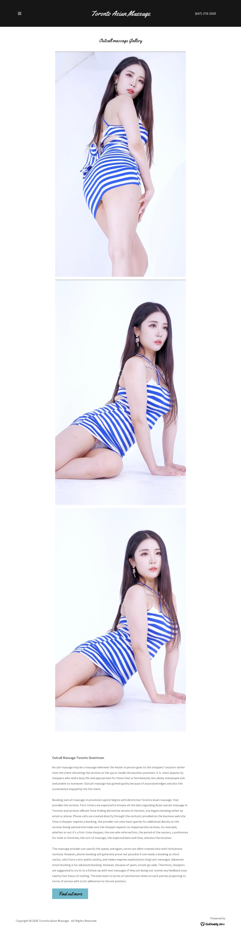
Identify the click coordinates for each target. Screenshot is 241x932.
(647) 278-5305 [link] (205, 13)
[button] (19, 13)
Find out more (70, 894)
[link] (120, 14)
